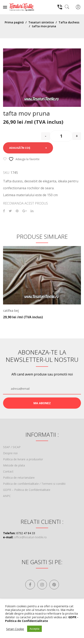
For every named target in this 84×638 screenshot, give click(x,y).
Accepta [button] (34, 628)
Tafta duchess (69, 22)
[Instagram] (42, 584)
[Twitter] (10, 211)
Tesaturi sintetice (41, 22)
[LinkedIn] (32, 211)
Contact (8, 471)
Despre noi (10, 453)
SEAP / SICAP (12, 447)
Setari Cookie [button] (15, 629)
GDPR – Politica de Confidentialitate (26, 490)
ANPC (7, 496)
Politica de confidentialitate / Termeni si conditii (34, 484)
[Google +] (24, 211)
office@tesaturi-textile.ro (30, 537)
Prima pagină (14, 22)
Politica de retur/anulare (19, 477)
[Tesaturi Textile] (21, 7)
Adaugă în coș (19, 148)
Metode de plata (14, 465)
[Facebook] (4, 211)
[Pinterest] (17, 211)
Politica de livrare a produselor (23, 459)
